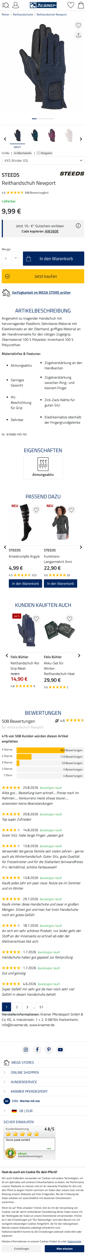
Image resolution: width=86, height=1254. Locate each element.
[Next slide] (80, 139)
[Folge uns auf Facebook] (37, 1049)
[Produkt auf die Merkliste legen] (78, 25)
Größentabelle (22, 153)
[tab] (34, 118)
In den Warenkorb (25, 583)
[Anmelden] (15, 4)
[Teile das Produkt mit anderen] (78, 35)
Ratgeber (47, 153)
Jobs (22, 1100)
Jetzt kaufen (46, 276)
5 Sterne (7, 749)
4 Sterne (7, 756)
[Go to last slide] (5, 547)
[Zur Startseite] (43, 4)
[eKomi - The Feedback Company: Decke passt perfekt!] (29, 1142)
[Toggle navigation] (5, 5)
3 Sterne (7, 762)
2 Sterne (7, 769)
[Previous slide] (5, 139)
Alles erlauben (64, 1248)
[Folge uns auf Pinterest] (48, 1049)
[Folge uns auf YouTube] (60, 1049)
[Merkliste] (70, 4)
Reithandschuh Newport (52, 14)
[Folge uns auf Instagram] (25, 1049)
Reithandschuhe (23, 14)
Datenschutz (74, 1241)
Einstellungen (21, 1248)
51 (41, 1007)
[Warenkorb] (81, 4)
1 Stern (7, 775)
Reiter (5, 14)
